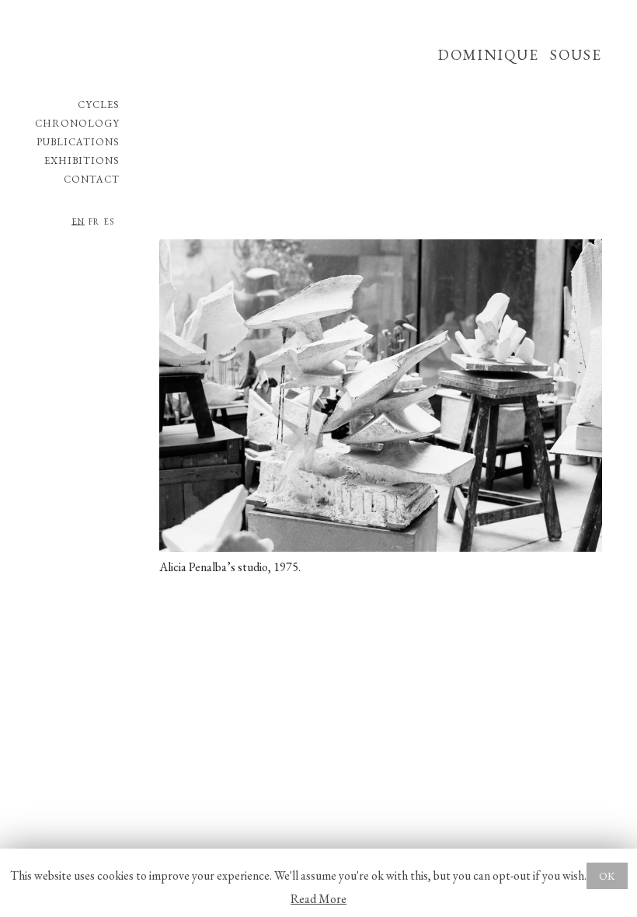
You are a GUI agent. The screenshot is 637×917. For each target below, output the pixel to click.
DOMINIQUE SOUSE (520, 55)
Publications (78, 141)
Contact (92, 179)
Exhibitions (82, 160)
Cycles (99, 104)
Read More (318, 899)
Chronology (77, 123)
